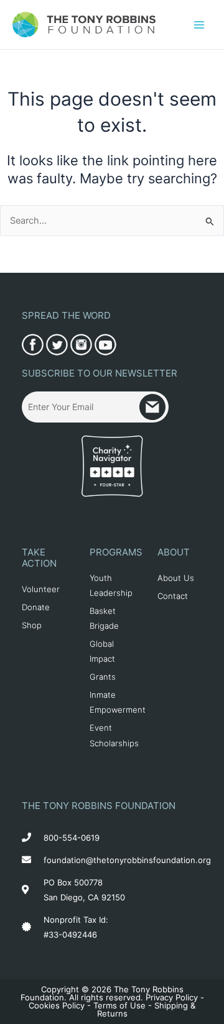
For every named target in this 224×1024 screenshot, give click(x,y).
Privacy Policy (172, 997)
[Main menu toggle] (199, 24)
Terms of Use (119, 1005)
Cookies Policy (57, 1005)
